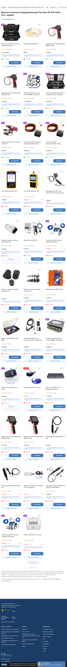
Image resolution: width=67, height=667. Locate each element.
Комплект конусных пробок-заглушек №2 (10, 290)
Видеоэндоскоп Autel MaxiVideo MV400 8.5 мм (11, 437)
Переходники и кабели (7, 638)
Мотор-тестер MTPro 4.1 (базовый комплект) (53, 388)
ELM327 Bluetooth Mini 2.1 (31, 43)
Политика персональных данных (5, 618)
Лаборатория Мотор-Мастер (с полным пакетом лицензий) (55, 93)
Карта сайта (13, 617)
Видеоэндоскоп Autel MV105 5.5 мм (11, 486)
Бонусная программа (48, 634)
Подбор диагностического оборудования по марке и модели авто (26, 7)
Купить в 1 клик (11, 66)
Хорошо (4, 664)
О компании (46, 643)
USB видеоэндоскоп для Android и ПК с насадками (33, 486)
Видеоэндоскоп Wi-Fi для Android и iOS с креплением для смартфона (55, 192)
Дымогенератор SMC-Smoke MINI (10, 339)
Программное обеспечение (8, 644)
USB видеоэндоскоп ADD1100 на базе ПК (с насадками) (55, 486)
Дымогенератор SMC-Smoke (54, 289)
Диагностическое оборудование (10, 629)
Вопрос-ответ (25, 631)
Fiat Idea (53, 7)
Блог (44, 639)
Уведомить (11, 259)
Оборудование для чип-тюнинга (9, 635)
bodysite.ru (12, 622)
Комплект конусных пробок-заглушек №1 (32, 290)
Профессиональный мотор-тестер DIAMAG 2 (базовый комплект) (54, 339)
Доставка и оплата (48, 629)
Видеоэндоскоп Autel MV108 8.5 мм (55, 437)
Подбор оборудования (28, 643)
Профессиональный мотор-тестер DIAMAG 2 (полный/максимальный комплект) (32, 93)
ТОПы (44, 651)
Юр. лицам (45, 641)
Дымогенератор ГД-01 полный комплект (11, 142)
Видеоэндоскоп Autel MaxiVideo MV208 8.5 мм (11, 93)
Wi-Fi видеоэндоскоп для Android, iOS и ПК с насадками (33, 339)
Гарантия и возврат (48, 631)
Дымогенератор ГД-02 (30, 240)
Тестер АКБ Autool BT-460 (9, 191)
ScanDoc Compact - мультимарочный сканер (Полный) (53, 143)
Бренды (24, 646)
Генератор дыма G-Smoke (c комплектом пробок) (10, 535)
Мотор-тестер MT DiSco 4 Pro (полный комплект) (10, 44)
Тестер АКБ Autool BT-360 (31, 191)
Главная (3, 7)
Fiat (47, 7)
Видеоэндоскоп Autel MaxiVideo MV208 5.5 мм (55, 44)
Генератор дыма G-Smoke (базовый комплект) (54, 241)
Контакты (24, 629)
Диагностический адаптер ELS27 (10, 388)
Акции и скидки (47, 636)
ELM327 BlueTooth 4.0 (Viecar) (32, 534)
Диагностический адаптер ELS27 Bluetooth (10, 241)
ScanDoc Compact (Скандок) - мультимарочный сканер (32, 142)
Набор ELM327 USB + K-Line (32, 387)
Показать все (33, 562)
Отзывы (45, 648)
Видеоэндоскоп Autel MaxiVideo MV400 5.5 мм (33, 437)
